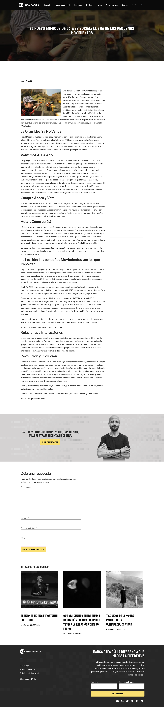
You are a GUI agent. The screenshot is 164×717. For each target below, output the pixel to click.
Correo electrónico (29, 528)
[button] (141, 4)
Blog (100, 5)
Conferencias (112, 5)
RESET (47, 5)
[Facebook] (137, 701)
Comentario (26, 487)
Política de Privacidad (29, 673)
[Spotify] (142, 701)
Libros (125, 5)
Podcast (89, 5)
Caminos (78, 5)
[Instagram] (122, 701)
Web (23, 538)
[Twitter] (127, 701)
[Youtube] (117, 701)
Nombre (25, 518)
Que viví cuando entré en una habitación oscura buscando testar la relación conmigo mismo (81, 622)
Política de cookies (28, 669)
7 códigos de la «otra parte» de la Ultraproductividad (120, 620)
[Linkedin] (132, 701)
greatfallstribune (38, 398)
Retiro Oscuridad (62, 5)
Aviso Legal (25, 665)
